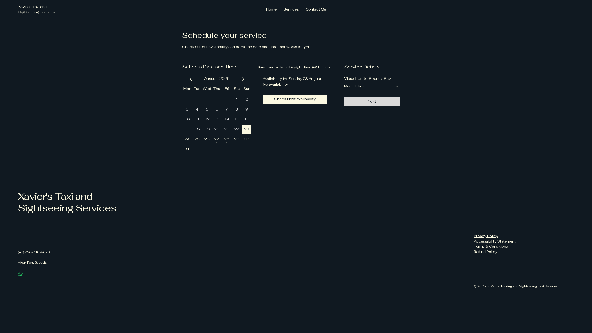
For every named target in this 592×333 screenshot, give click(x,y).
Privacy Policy (486, 236)
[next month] (243, 79)
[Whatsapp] (20, 273)
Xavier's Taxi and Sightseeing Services (67, 202)
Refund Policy (485, 252)
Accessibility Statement (495, 241)
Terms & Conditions (491, 246)
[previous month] (191, 79)
